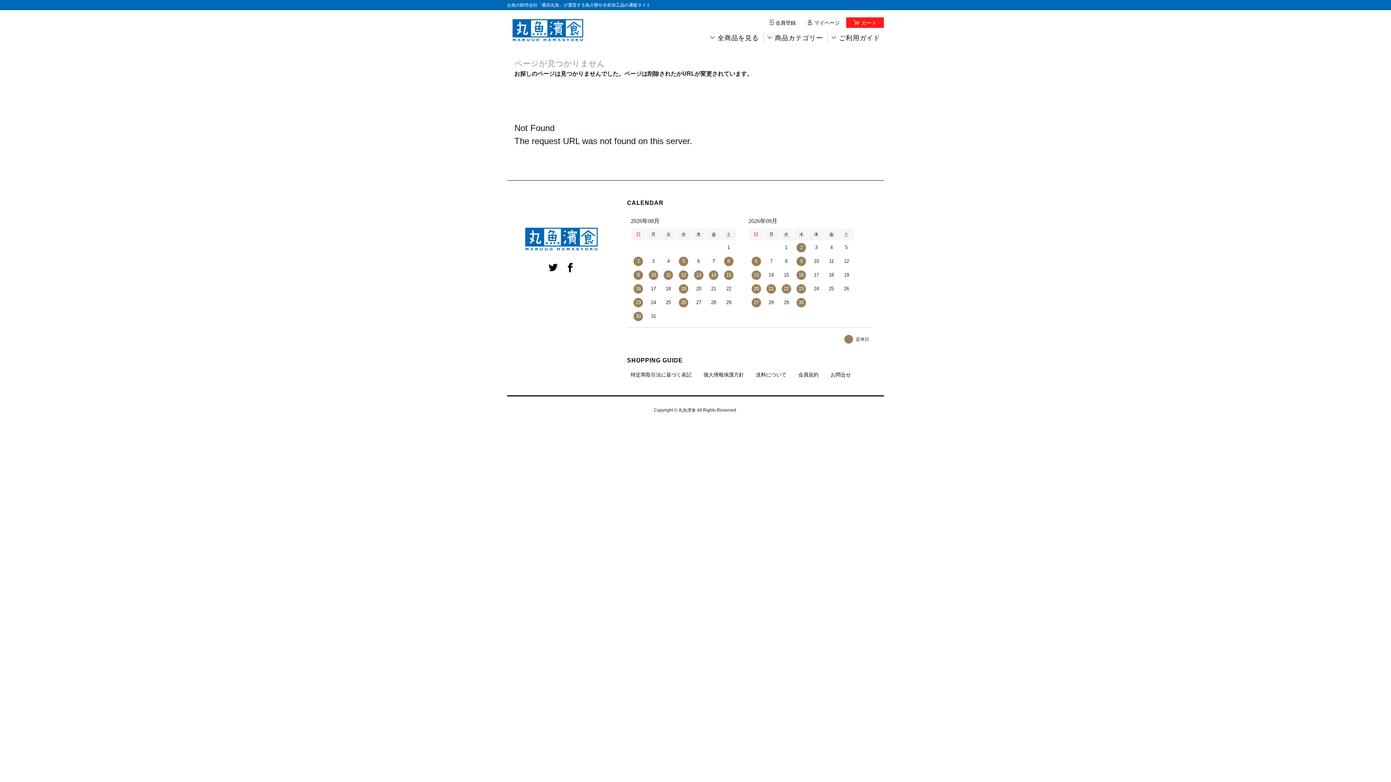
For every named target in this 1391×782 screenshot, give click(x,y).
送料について (771, 374)
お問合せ (841, 374)
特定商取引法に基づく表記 (661, 374)
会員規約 (808, 374)
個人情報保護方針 (723, 374)
